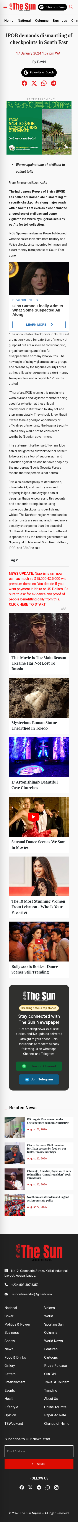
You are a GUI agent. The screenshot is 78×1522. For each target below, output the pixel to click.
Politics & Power (17, 1324)
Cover (9, 1316)
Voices (49, 1308)
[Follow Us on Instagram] (56, 1487)
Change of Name (56, 1424)
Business (60, 21)
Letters (10, 1374)
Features (51, 1349)
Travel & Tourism (56, 1382)
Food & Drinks (15, 1357)
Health (9, 1399)
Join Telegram (42, 1079)
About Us (51, 1399)
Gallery (10, 1366)
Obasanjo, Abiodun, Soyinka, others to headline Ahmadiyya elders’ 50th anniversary (49, 1174)
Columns (42, 21)
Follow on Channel (42, 1066)
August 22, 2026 (37, 1129)
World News (53, 1341)
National (24, 21)
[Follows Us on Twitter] (34, 83)
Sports (10, 1341)
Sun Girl (50, 1374)
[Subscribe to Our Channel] (39, 1487)
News (9, 1349)
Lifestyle (11, 1407)
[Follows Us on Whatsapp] (44, 83)
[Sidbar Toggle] (5, 7)
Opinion (10, 1415)
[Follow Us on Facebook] (22, 1487)
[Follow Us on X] (30, 1487)
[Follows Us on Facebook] (24, 83)
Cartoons (51, 1357)
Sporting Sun (53, 1324)
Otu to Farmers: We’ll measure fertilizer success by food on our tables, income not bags (46, 1148)
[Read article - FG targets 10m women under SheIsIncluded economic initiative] (15, 1127)
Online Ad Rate (55, 1407)
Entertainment (15, 1382)
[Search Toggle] (71, 6)
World (48, 1316)
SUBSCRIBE (39, 1464)
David (41, 62)
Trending (50, 1390)
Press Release (55, 1366)
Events (10, 1390)
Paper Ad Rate (55, 1415)
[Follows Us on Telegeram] (53, 83)
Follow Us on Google (56, 7)
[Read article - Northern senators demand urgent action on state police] (15, 1205)
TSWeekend (14, 1424)
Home (8, 21)
